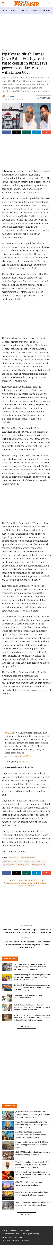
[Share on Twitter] (16, 132)
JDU (38, 861)
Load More (26, 1026)
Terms (13, 1231)
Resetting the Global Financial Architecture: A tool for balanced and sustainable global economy (30, 1135)
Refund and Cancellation (10, 1234)
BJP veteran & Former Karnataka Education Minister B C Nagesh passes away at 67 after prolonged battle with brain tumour (32, 1018)
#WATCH (9, 733)
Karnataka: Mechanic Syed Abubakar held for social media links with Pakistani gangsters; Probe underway (32, 1165)
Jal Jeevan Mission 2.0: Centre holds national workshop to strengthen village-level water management (32, 1115)
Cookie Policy (24, 1231)
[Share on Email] (46, 132)
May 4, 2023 (23, 761)
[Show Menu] (3, 3)
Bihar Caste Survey (10, 861)
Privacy (4, 1231)
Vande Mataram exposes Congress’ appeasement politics (28, 997)
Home (4, 10)
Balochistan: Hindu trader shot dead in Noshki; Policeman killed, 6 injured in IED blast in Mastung (32, 1175)
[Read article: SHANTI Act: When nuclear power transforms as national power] (8, 1185)
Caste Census (13, 857)
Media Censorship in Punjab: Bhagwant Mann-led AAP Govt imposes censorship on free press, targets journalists (32, 977)
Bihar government (38, 865)
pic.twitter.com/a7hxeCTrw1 (18, 756)
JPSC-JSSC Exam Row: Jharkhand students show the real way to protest (32, 1153)
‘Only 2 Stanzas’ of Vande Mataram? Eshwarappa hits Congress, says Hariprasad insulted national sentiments (32, 1007)
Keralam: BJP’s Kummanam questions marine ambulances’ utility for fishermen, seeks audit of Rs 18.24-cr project (32, 988)
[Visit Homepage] (26, 3)
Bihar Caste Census (27, 857)
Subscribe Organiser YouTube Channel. (26, 880)
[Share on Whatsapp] (26, 132)
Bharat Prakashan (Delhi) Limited (13, 1237)
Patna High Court (23, 865)
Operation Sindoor (41, 10)
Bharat (14, 10)
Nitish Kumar (30, 861)
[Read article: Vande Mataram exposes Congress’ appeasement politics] (7, 998)
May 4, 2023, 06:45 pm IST (14, 99)
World (24, 10)
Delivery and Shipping (31, 1234)
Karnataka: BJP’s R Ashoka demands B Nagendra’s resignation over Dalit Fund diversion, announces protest (30, 967)
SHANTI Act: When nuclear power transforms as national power (29, 1184)
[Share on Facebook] (6, 132)
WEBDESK (10, 96)
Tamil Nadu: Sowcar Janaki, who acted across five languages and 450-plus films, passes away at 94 (32, 1125)
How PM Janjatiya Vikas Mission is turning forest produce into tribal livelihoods (33, 1204)
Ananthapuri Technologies (20, 1240)
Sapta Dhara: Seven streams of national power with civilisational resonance (31, 1194)
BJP (21, 861)
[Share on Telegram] (36, 132)
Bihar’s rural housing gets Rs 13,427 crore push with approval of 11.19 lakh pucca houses (32, 1145)
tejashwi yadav (8, 865)
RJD (44, 861)
